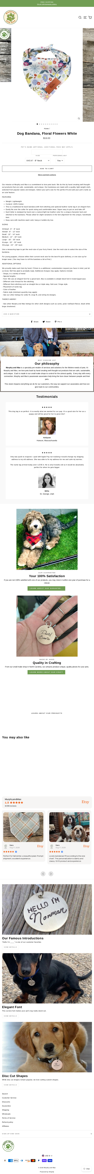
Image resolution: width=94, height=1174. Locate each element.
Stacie (59, 845)
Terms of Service (8, 1118)
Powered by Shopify (47, 1172)
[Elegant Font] (47, 978)
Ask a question (11, 314)
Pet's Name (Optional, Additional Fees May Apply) (47, 147)
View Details (10, 947)
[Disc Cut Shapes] (47, 1047)
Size (38, 155)
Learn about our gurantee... (46, 588)
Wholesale (6, 1114)
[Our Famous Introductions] (47, 909)
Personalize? (60, 155)
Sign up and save (11, 1133)
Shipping (5, 1110)
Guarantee (6, 1106)
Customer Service (9, 1098)
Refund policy (7, 1122)
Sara (12, 845)
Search (5, 1094)
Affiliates (5, 1126)
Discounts (6, 1102)
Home (46, 128)
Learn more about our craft (46, 672)
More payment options (47, 175)
